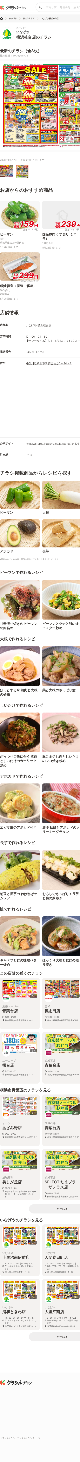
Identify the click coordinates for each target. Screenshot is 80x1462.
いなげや (22, 32)
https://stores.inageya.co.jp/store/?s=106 (52, 443)
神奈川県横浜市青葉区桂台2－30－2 (49, 363)
